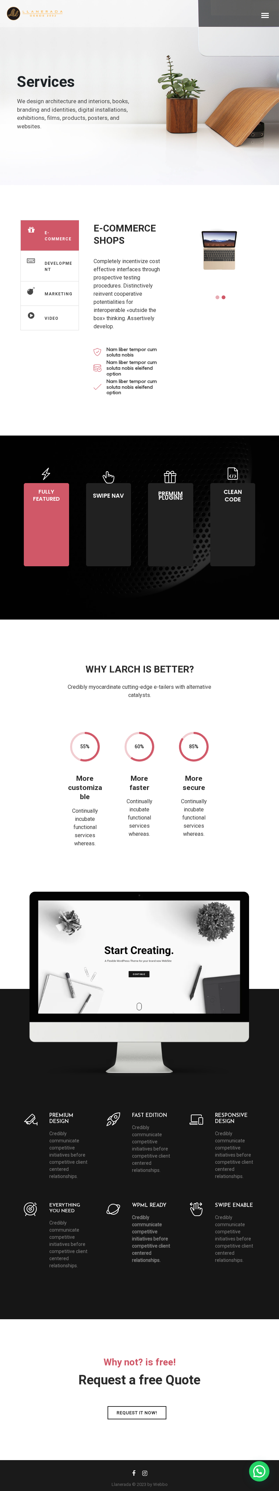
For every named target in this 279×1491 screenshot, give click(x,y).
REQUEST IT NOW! (137, 1412)
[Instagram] (145, 1474)
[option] (219, 250)
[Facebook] (134, 1474)
